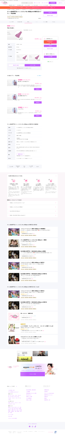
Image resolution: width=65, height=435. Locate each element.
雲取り (9, 411)
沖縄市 (20, 135)
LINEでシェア (51, 61)
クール (20, 402)
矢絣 (15, 411)
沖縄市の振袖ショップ (24, 9)
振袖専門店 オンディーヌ (48, 394)
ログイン (61, 2)
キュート (16, 402)
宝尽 (17, 409)
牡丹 (20, 407)
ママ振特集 (28, 391)
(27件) (26, 265)
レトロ (14, 403)
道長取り (12, 411)
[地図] (27, 139)
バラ (9, 408)
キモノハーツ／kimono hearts (49, 393)
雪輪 (21, 409)
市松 (21, 411)
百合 (13, 408)
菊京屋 (45, 398)
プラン (28, 21)
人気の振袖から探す (20, 5)
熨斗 (15, 409)
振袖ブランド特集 (29, 396)
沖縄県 (17, 135)
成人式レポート (28, 394)
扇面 (9, 409)
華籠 (13, 409)
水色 (12, 396)
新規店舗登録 (19, 432)
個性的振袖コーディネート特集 (31, 393)
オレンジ (19, 395)
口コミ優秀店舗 (28, 398)
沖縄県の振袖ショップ (18, 9)
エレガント (12, 402)
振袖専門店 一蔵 (47, 399)
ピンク (16, 395)
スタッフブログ (19, 431)
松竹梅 (20, 408)
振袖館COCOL (46, 389)
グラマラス (10, 403)
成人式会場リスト (30, 431)
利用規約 (36, 431)
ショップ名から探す (35, 5)
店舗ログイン (14, 432)
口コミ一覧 (10, 416)
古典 (9, 402)
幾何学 (18, 411)
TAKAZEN (46, 391)
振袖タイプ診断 (28, 399)
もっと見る (39, 75)
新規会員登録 (53, 2)
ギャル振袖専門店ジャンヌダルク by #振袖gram (23, 132)
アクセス (53, 21)
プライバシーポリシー (41, 431)
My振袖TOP (10, 431)
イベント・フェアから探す (44, 5)
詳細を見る (38, 102)
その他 (9, 399)
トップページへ (63, 0)
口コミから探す (27, 5)
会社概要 (10, 432)
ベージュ (12, 395)
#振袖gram (46, 396)
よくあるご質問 (45, 2)
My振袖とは (14, 431)
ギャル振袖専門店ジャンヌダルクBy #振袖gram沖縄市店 (35, 9)
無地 (9, 407)
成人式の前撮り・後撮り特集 (31, 389)
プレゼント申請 (37, 2)
